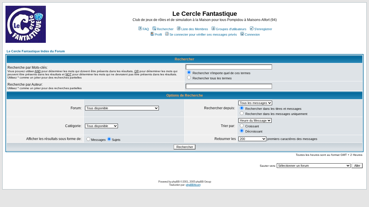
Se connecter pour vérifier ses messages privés (203, 34)
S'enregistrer (263, 29)
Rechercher (165, 29)
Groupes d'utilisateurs (231, 29)
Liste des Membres (194, 29)
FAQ (146, 29)
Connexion (252, 34)
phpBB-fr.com (193, 184)
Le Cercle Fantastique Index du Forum (36, 51)
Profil (158, 34)
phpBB (176, 181)
